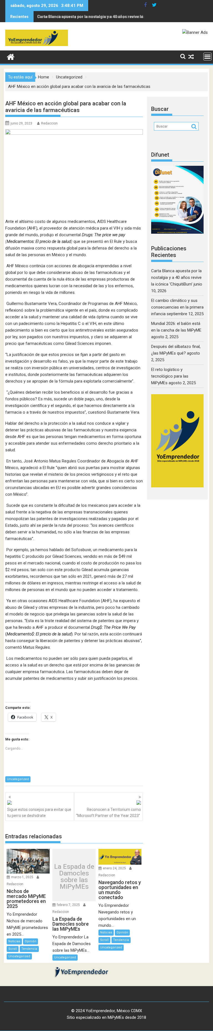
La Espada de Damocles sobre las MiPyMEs (74, 876)
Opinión (30, 941)
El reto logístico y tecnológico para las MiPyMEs (169, 376)
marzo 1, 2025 (22, 877)
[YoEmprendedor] (10, 56)
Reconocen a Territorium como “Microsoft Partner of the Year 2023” (108, 812)
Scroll (12, 949)
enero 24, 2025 (114, 868)
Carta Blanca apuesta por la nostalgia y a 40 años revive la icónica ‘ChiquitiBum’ (176, 277)
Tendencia (29, 949)
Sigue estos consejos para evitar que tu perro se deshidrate (39, 812)
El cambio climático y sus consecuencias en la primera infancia (95, 16)
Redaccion (49, 123)
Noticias (14, 941)
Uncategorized (18, 779)
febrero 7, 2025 (68, 905)
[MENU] (207, 56)
